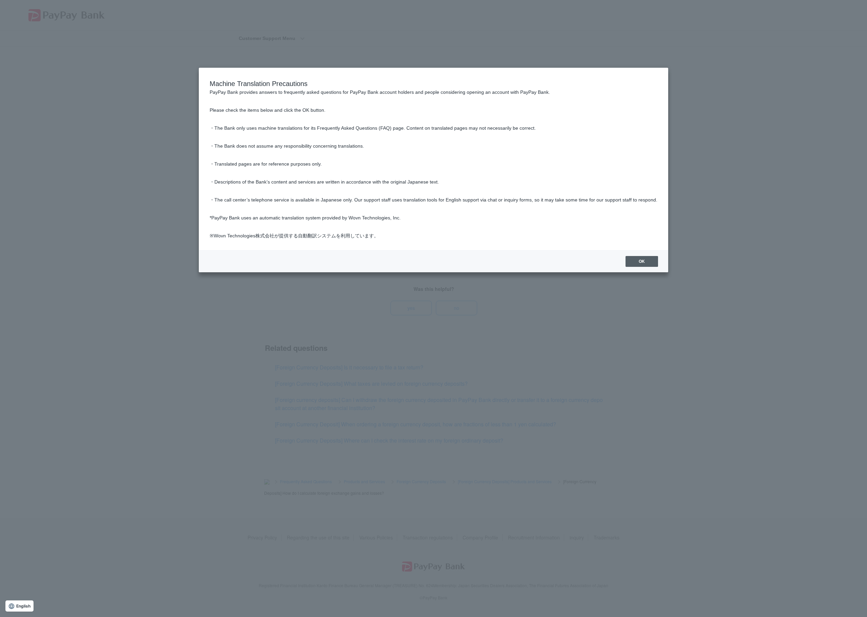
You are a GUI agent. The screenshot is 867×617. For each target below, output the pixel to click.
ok (642, 261)
